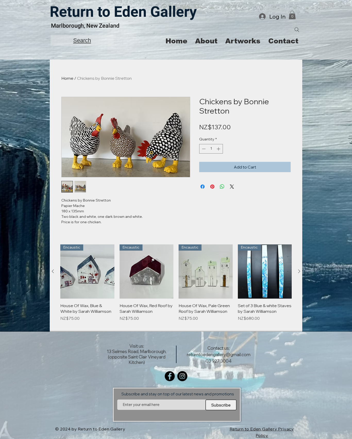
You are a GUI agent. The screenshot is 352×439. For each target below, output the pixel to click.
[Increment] (219, 148)
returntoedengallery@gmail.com (218, 354)
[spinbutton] (211, 148)
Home (67, 78)
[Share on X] (232, 186)
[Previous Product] (53, 271)
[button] (292, 15)
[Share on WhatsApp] (222, 186)
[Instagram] (182, 376)
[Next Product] (299, 271)
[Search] (296, 29)
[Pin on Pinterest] (212, 186)
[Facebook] (170, 376)
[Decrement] (203, 148)
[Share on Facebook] (202, 186)
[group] (176, 286)
